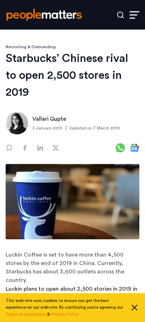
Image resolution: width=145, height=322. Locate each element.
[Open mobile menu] (134, 15)
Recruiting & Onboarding (31, 47)
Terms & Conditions (26, 314)
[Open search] (120, 15)
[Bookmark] (9, 147)
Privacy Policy (65, 314)
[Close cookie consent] (134, 307)
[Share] (24, 147)
